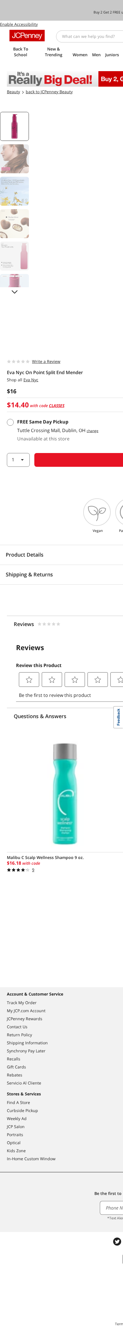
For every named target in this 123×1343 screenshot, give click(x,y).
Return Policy (19, 1034)
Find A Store (18, 1102)
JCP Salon (16, 1126)
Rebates (14, 1075)
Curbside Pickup (22, 1110)
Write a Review (46, 361)
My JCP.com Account (26, 1010)
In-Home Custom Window (31, 1158)
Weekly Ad (17, 1118)
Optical (14, 1142)
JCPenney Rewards (24, 1018)
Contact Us (17, 1026)
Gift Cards (16, 1067)
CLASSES (56, 405)
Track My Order (22, 1002)
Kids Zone (16, 1150)
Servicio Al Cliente (24, 1083)
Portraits (15, 1134)
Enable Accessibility (19, 24)
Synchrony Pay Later (26, 1051)
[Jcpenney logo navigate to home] (27, 35)
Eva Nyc (30, 379)
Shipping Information (27, 1042)
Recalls (13, 1059)
